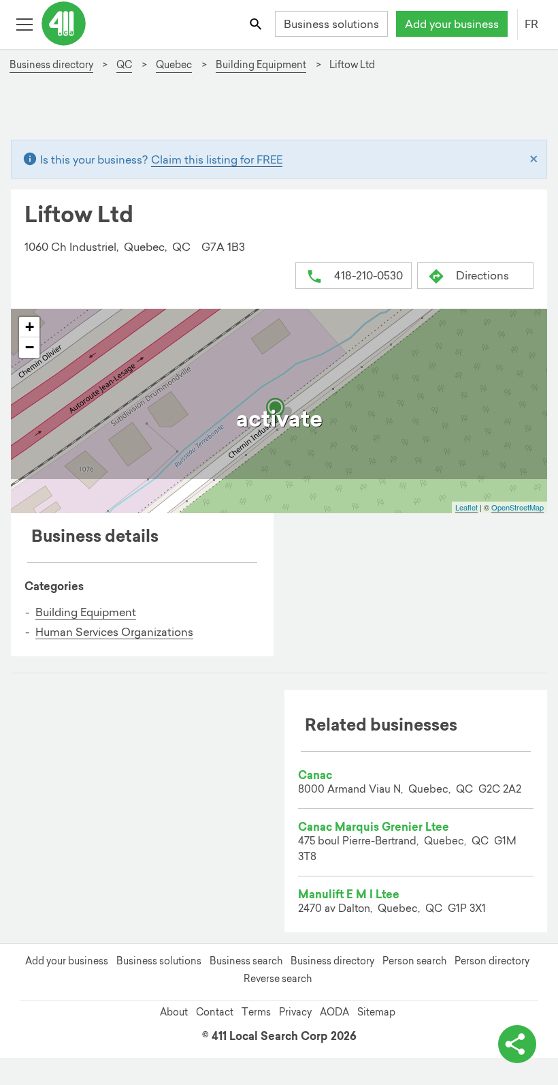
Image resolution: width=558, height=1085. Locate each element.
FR (531, 24)
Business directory (332, 961)
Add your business (452, 24)
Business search (246, 961)
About (174, 1012)
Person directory (492, 961)
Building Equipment (85, 612)
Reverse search (278, 979)
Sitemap (376, 1012)
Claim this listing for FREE (216, 159)
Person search (414, 961)
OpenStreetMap (517, 507)
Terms (256, 1012)
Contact (214, 1012)
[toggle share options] (517, 1044)
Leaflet (466, 507)
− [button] (29, 347)
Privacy (295, 1012)
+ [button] (29, 326)
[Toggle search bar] (257, 23)
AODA (334, 1012)
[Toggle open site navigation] (24, 23)
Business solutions (331, 24)
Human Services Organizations (114, 632)
